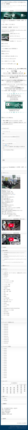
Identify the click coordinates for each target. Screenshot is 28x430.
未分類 (5, 303)
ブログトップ (4, 10)
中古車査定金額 (7, 286)
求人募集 (6, 254)
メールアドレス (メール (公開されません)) (10, 136)
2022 (5, 355)
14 (14, 389)
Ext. (23, 426)
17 (24, 389)
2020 (5, 358)
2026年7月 (6, 326)
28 (14, 392)
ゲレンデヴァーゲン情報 (9, 281)
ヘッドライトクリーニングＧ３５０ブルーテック (13, 262)
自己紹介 (12, 10)
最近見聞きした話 (7, 301)
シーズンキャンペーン (8, 282)
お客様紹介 (6, 276)
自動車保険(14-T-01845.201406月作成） (12, 308)
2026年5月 (6, 329)
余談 (5, 293)
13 (10, 389)
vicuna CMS (12, 426)
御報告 (5, 296)
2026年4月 (6, 331)
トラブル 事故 (7, 284)
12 (7, 389)
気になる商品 (6, 304)
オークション (6, 279)
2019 (5, 360)
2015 (5, 367)
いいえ (8, 145)
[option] (17, 63)
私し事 (5, 306)
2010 (5, 375)
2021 (5, 357)
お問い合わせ (7, 411)
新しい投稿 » (5, 24)
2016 (5, 365)
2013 (5, 370)
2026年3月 (6, 332)
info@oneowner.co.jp (15, 109)
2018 (5, 362)
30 (21, 392)
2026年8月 (6, 324)
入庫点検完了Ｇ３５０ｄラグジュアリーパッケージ (14, 252)
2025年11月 (6, 339)
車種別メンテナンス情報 (9, 310)
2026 (5, 348)
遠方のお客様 (6, 313)
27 (10, 392)
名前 (3, 133)
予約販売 (5, 287)
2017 (5, 363)
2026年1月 (6, 336)
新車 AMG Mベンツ (9, 299)
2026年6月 (6, 327)
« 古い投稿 (11, 24)
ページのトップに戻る (21, 423)
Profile (5, 398)
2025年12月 (6, 338)
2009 (5, 377)
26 (7, 392)
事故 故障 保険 (7, 291)
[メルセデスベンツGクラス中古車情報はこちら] (14, 107)
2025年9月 (6, 343)
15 (17, 389)
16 (21, 389)
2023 (5, 353)
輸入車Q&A (6, 311)
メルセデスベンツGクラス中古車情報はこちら (14, 87)
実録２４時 (6, 294)
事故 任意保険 (7, 289)
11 (3, 389)
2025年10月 (6, 341)
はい (4, 145)
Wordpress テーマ (19, 426)
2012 (5, 372)
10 (24, 387)
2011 (5, 374)
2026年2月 (6, 334)
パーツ (5, 271)
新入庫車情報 (12, 20)
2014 (5, 369)
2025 (5, 350)
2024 (5, 352)
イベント (5, 277)
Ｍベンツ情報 (6, 315)
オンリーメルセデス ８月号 (16, 120)
